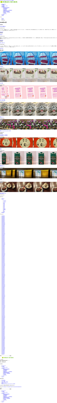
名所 (4, 205)
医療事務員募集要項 (6, 372)
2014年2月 (3, 345)
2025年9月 (3, 225)
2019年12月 (3, 284)
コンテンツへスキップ (3, 0)
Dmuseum (1, 34)
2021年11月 (3, 264)
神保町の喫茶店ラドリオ (3, 193)
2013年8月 (3, 350)
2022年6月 (3, 258)
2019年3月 (3, 292)
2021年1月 (3, 273)
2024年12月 (3, 233)
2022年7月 (3, 257)
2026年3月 (3, 220)
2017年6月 (3, 310)
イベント (4, 200)
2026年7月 (3, 216)
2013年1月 (3, 352)
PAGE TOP (55, 390)
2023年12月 (3, 242)
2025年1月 (3, 232)
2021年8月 (3, 267)
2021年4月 (3, 270)
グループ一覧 (5, 367)
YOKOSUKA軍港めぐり (3, 26)
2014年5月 (3, 342)
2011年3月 (3, 353)
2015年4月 (3, 333)
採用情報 (3, 368)
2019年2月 (3, 293)
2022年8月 (3, 256)
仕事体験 (4, 374)
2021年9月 (3, 266)
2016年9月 (3, 318)
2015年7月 (3, 330)
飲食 (4, 211)
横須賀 (4, 209)
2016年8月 (3, 319)
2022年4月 (3, 260)
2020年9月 (3, 276)
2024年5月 (3, 238)
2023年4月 (3, 249)
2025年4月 (3, 229)
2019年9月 (3, 287)
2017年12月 (3, 305)
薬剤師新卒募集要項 (6, 7)
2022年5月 (3, 259)
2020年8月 (3, 277)
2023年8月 (3, 246)
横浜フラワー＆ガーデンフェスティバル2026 (5, 130)
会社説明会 (5, 9)
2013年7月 (3, 351)
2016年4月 (3, 322)
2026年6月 (3, 217)
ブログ (3, 199)
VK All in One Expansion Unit (17, 386)
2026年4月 (3, 219)
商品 (4, 206)
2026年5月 (3, 218)
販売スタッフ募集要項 (6, 373)
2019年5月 (3, 290)
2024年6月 (3, 237)
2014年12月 (3, 336)
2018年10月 (3, 296)
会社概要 (3, 366)
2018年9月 (3, 297)
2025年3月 (3, 230)
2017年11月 (3, 306)
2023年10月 (3, 244)
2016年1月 (3, 325)
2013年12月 (3, 347)
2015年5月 (3, 332)
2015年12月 (3, 326)
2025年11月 (3, 223)
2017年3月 (3, 313)
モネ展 (1, 179)
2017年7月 (3, 309)
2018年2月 (3, 303)
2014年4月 (3, 343)
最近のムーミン (4, 382)
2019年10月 (3, 286)
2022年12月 (3, 253)
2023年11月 (3, 243)
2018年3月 (3, 302)
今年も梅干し (1, 66)
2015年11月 (3, 327)
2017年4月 (3, 312)
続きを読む (1, 40)
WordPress (4, 386)
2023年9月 (3, 245)
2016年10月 (3, 317)
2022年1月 (3, 262)
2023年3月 (3, 250)
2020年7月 (3, 278)
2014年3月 (3, 344)
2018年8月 (3, 298)
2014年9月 (3, 339)
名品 (4, 204)
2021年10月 (3, 265)
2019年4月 (3, 291)
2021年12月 (3, 263)
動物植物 (3, 212)
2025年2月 (3, 231)
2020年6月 (3, 279)
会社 (4, 202)
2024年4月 (3, 239)
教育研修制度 (5, 8)
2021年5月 (3, 269)
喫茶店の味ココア (2, 165)
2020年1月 (3, 283)
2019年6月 (3, 289)
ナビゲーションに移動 (10, 0)
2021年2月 (3, 272)
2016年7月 (3, 320)
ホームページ (4, 365)
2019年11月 (3, 285)
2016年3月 (3, 323)
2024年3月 (3, 240)
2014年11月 (3, 337)
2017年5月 (3, 311)
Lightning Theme (10, 386)
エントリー (5, 13)
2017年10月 (3, 307)
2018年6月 (3, 300)
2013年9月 (3, 349)
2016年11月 (3, 316)
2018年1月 (3, 304)
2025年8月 (3, 226)
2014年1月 (3, 346)
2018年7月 (3, 299)
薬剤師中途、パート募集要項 (7, 10)
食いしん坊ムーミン (2, 42)
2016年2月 (3, 324)
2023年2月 (3, 251)
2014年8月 (3, 340)
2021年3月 (3, 271)
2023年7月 (3, 247)
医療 (4, 203)
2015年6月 (3, 331)
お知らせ (3, 198)
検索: (1, 355)
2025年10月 (3, 224)
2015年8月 (3, 329)
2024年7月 (3, 236)
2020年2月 (3, 282)
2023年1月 (3, 252)
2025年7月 (3, 227)
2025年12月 (3, 222)
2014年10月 (3, 338)
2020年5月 (3, 280)
